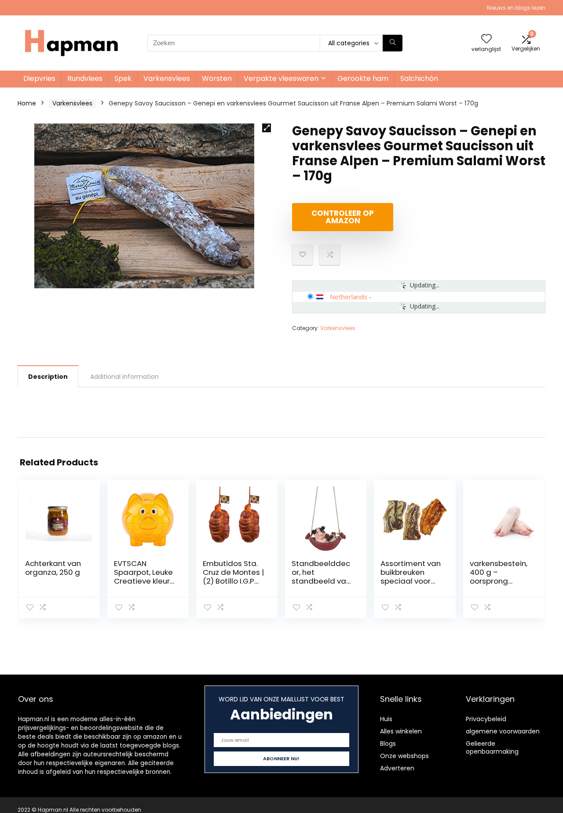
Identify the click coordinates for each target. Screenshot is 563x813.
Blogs (388, 743)
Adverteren (397, 768)
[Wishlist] (486, 39)
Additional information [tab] (124, 376)
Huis (386, 719)
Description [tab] (48, 376)
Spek (123, 78)
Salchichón (419, 78)
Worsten (217, 78)
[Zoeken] (392, 43)
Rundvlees (84, 78)
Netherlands (348, 296)
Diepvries (39, 78)
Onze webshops (404, 755)
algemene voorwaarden (503, 731)
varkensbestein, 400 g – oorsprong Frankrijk (498, 576)
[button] (266, 127)
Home (27, 103)
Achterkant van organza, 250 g (53, 567)
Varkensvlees (166, 78)
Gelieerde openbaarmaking (492, 747)
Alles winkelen (401, 731)
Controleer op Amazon (342, 217)
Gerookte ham (362, 78)
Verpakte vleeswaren (281, 78)
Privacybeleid (486, 719)
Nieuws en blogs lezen (516, 7)
